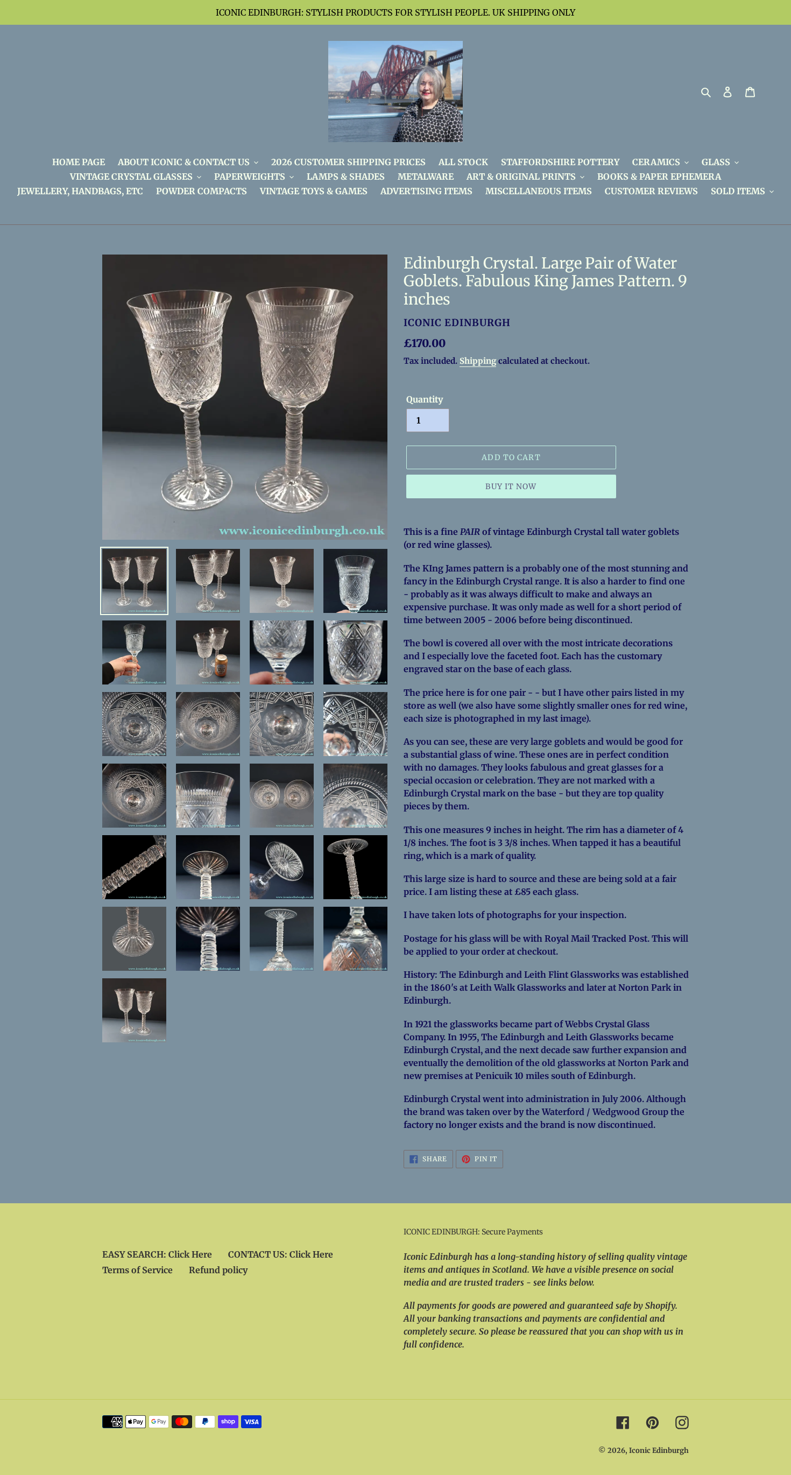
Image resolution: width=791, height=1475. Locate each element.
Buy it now (510, 486)
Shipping (478, 361)
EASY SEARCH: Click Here (157, 1254)
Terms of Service (137, 1270)
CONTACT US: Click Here (280, 1254)
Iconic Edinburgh (659, 1450)
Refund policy (218, 1270)
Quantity (424, 399)
